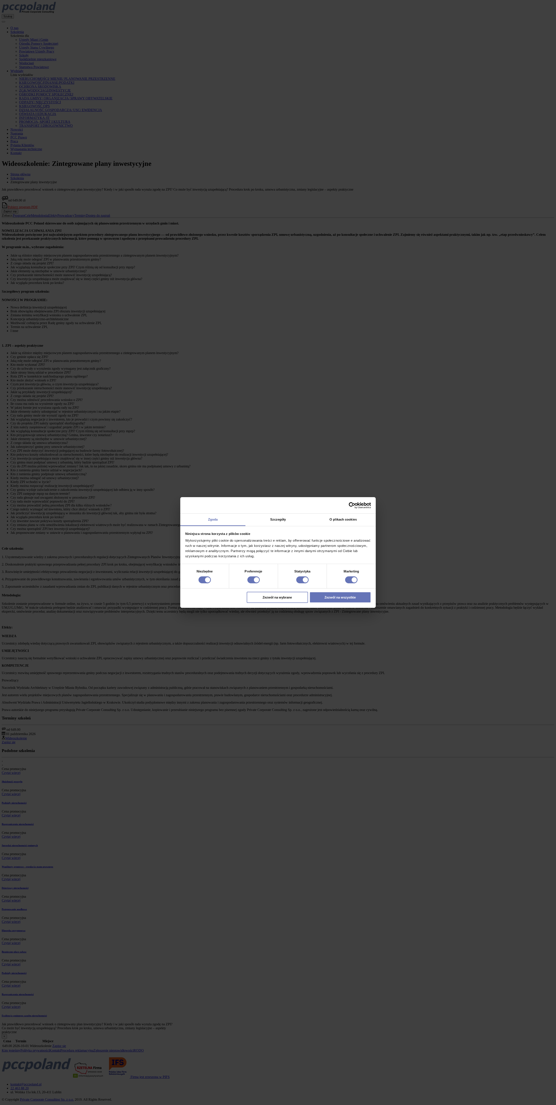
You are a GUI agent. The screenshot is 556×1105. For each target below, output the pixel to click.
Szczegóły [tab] (278, 519)
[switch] (253, 579)
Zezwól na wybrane (277, 597)
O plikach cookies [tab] (343, 519)
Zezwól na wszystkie (340, 597)
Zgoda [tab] (213, 519)
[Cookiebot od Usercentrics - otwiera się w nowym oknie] (352, 505)
